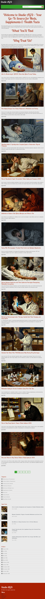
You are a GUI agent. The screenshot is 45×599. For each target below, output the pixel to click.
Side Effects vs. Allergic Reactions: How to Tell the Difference (25, 521)
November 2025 (6, 569)
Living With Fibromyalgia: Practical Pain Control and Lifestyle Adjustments (21, 248)
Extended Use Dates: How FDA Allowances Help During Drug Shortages (20, 352)
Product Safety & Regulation (9, 481)
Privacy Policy (3, 596)
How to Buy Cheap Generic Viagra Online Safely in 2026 (16, 423)
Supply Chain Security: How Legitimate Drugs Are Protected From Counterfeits (26, 530)
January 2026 (5, 564)
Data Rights (3, 597)
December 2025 (6, 566)
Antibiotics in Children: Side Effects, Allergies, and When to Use (17, 213)
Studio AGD (6, 1)
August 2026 (5, 549)
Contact (2, 598)
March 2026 (5, 560)
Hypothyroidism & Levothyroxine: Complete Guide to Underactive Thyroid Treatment (20, 145)
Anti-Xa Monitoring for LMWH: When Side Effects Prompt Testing (18, 74)
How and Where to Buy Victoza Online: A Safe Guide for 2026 (18, 457)
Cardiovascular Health (8, 483)
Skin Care (5, 492)
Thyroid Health (6, 496)
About (2, 593)
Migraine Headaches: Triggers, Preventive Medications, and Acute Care (27, 514)
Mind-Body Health (7, 499)
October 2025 (5, 571)
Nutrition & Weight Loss (8, 488)
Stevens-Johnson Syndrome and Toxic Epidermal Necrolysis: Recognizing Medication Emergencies (20, 283)
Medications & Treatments (9, 479)
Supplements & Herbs (7, 490)
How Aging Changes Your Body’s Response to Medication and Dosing (19, 108)
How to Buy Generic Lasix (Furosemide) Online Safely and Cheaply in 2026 (21, 179)
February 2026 (6, 562)
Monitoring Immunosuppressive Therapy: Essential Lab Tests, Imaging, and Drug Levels (21, 317)
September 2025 (6, 573)
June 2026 (5, 553)
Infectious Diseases (7, 485)
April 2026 (5, 557)
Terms (2, 594)
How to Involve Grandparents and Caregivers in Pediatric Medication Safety (28, 507)
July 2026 (5, 551)
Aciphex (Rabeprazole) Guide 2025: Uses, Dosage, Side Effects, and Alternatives (26, 537)
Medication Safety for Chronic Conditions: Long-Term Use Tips (17, 388)
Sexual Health (6, 494)
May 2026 (5, 555)
